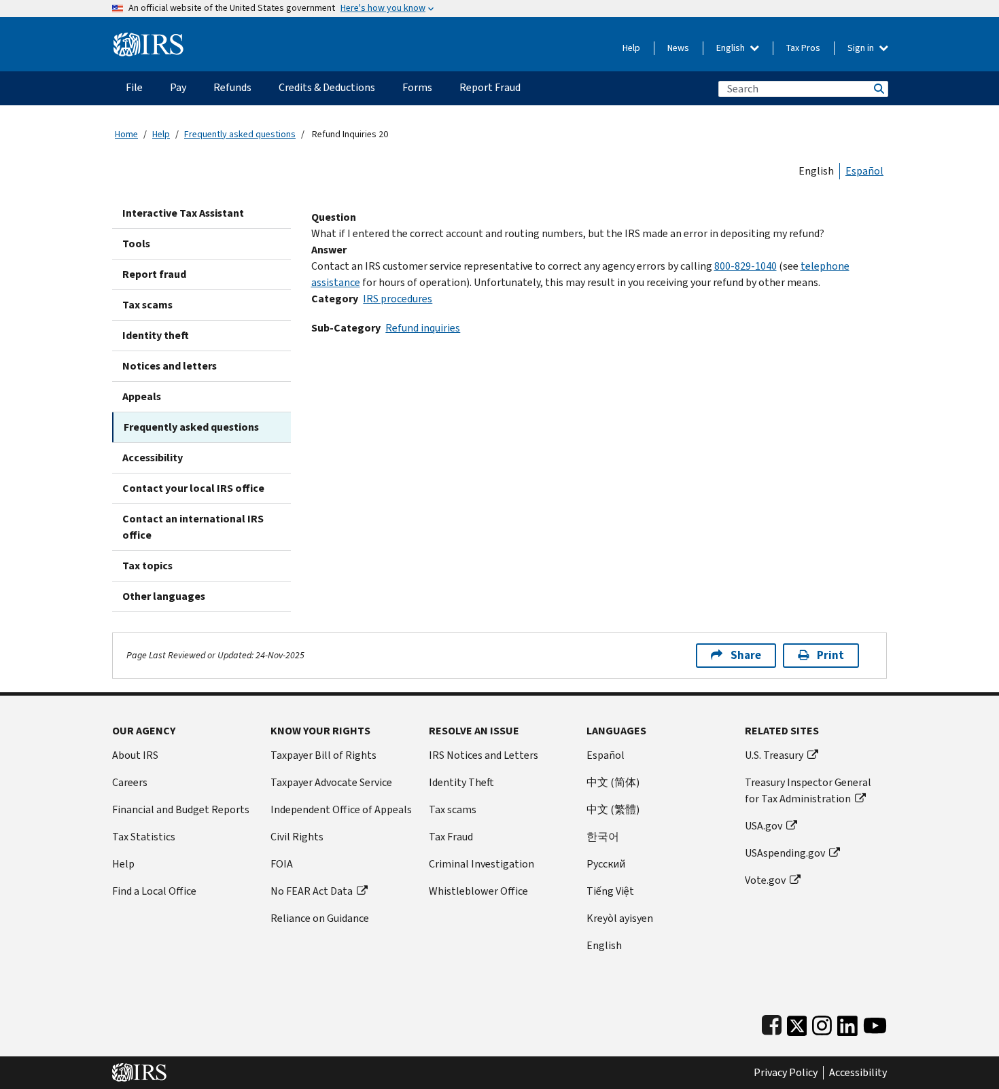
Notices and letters (169, 366)
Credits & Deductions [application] (327, 87)
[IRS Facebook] (772, 1022)
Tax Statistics (143, 836)
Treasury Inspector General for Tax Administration (808, 790)
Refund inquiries (422, 328)
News (678, 47)
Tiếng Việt (610, 891)
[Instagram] (822, 1022)
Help (631, 47)
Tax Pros (803, 47)
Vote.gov (765, 880)
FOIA (281, 864)
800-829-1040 (745, 266)
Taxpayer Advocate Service (331, 782)
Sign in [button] (861, 47)
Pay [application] (178, 87)
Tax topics (147, 565)
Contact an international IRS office (193, 527)
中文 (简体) (612, 782)
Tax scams (147, 305)
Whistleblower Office (478, 891)
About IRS (135, 755)
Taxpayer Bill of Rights (323, 755)
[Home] (148, 39)
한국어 (602, 836)
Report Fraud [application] (490, 87)
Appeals (141, 396)
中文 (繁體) (612, 809)
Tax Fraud (451, 836)
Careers (129, 782)
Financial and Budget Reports (180, 809)
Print (830, 655)
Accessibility (152, 457)
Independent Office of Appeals (341, 809)
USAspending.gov (785, 853)
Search (878, 88)
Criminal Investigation (481, 864)
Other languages (163, 596)
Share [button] (746, 655)
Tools (136, 243)
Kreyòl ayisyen (619, 918)
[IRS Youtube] (875, 1022)
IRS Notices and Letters (483, 755)
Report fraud (154, 274)
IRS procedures (397, 298)
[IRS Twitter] (797, 1022)
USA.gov (763, 826)
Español (864, 171)
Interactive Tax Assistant (183, 213)
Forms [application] (417, 87)
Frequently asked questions (240, 134)
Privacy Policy (786, 1072)
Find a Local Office (154, 891)
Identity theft (155, 335)
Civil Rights (296, 836)
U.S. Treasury (774, 755)
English (731, 47)
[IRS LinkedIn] (847, 1022)
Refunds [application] (232, 87)
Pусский (605, 864)
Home (126, 134)
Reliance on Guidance (319, 918)
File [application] (134, 87)
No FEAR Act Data (311, 891)
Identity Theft (461, 782)
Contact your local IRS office (193, 488)
